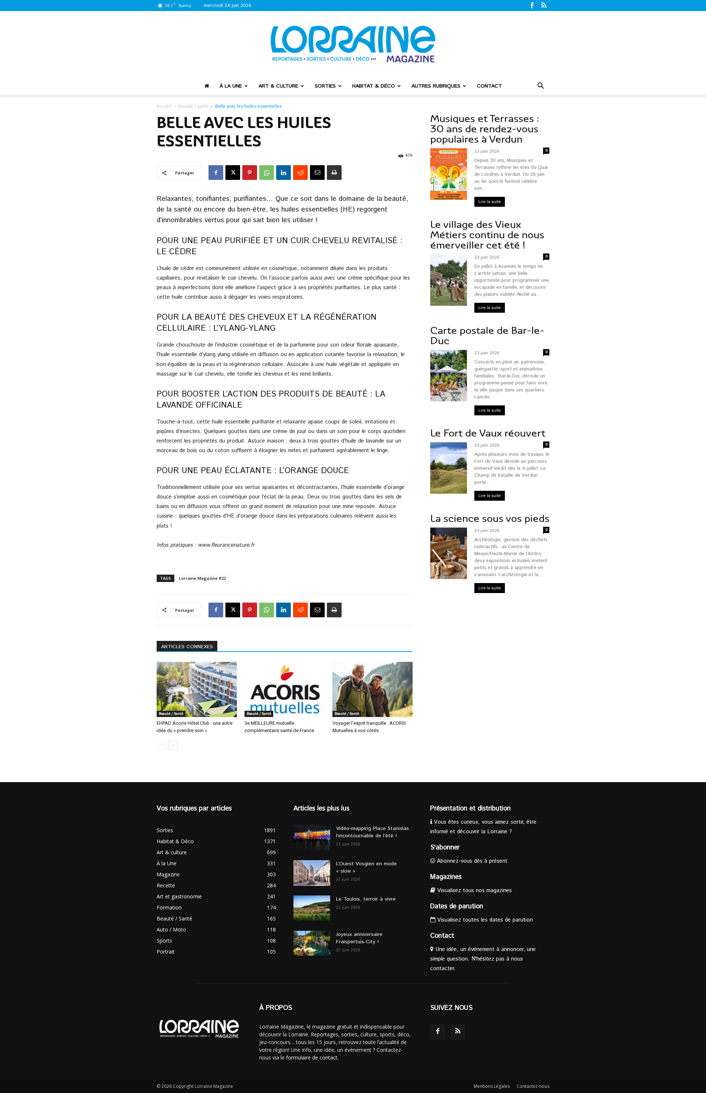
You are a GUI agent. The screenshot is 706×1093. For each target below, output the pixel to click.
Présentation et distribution (470, 808)
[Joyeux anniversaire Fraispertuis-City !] (311, 943)
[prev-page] (161, 745)
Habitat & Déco (373, 86)
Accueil (164, 106)
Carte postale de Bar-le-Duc (487, 335)
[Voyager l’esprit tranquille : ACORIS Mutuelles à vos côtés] (372, 689)
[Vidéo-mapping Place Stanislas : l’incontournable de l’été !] (311, 838)
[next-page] (173, 745)
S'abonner (445, 847)
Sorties (325, 86)
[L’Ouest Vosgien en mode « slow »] (311, 873)
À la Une (231, 86)
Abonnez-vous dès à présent (471, 861)
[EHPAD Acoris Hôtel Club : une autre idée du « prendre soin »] (197, 689)
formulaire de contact (312, 1057)
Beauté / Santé (193, 106)
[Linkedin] (283, 172)
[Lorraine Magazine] (353, 44)
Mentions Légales (492, 1086)
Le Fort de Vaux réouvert (487, 433)
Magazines (445, 877)
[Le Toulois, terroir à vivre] (311, 908)
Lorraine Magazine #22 (202, 578)
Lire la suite (489, 201)
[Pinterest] (249, 172)
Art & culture (278, 86)
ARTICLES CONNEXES (187, 646)
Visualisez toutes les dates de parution (484, 920)
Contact (489, 86)
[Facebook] (531, 5)
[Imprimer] (334, 172)
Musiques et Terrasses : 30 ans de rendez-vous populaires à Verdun (484, 129)
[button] (540, 86)
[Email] (317, 172)
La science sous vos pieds (489, 518)
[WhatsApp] (266, 172)
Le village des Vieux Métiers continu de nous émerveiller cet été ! (487, 235)
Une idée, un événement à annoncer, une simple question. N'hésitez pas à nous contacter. (483, 958)
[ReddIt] (300, 172)
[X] (232, 172)
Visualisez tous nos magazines (473, 890)
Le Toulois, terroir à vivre (366, 899)
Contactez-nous (533, 1086)
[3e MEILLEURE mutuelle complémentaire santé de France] (285, 689)
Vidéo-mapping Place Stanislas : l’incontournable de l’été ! (374, 832)
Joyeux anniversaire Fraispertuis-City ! (359, 938)
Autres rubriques (435, 86)
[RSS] (543, 5)
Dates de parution (456, 906)
